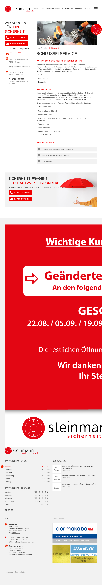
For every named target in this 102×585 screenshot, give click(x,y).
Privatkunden (39, 8)
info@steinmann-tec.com (19, 66)
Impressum (9, 572)
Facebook (6, 510)
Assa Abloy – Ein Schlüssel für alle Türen (79, 484)
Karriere (87, 8)
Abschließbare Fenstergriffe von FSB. (78, 475)
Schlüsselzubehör (48, 161)
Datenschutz (20, 572)
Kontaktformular (18, 43)
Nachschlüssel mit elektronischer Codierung (57, 149)
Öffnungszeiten (16, 52)
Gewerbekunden (53, 8)
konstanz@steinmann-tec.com (20, 554)
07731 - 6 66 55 (18, 37)
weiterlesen (66, 471)
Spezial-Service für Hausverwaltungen (55, 155)
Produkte (78, 8)
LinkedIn (9, 510)
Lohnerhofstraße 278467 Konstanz (17, 73)
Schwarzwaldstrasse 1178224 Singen (18, 61)
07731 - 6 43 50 (22, 540)
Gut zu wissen (67, 8)
